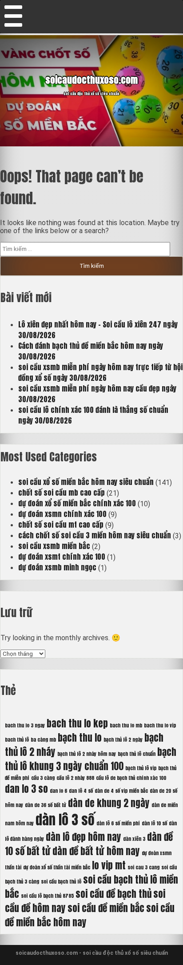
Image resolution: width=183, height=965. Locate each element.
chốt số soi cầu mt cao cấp (60, 524)
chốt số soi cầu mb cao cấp (61, 492)
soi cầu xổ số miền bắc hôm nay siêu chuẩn (86, 481)
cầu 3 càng (43, 778)
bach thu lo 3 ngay (25, 725)
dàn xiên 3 (134, 839)
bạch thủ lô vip (140, 768)
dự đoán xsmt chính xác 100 (61, 556)
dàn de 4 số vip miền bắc (121, 791)
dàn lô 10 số (154, 823)
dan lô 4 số (81, 791)
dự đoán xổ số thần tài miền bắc (56, 867)
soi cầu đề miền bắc (106, 908)
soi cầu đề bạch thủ (113, 894)
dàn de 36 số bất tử (45, 805)
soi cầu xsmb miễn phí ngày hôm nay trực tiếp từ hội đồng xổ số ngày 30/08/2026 (100, 372)
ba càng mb (43, 739)
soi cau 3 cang (143, 867)
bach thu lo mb (126, 725)
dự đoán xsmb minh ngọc (57, 567)
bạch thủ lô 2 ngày (123, 739)
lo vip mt (109, 865)
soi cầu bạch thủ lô (61, 881)
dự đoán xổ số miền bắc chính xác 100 (77, 503)
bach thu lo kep (77, 723)
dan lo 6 (58, 791)
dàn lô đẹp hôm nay (83, 837)
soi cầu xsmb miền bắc (54, 546)
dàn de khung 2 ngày (109, 803)
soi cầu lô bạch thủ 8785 (47, 896)
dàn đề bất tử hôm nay (96, 851)
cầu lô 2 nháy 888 (75, 778)
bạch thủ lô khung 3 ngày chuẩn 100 (90, 759)
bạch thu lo (80, 738)
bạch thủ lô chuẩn (136, 754)
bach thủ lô (17, 739)
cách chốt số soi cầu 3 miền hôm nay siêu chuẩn (94, 535)
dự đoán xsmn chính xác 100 (62, 514)
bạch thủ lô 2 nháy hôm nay (86, 754)
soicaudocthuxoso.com (91, 80)
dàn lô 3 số (65, 820)
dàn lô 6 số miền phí (118, 823)
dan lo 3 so (26, 789)
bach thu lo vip (160, 725)
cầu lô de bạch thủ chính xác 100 (131, 778)
